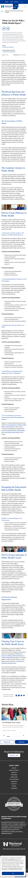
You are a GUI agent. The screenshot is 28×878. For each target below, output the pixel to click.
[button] (4, 735)
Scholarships (14, 774)
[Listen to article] (4, 28)
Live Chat (16, 1)
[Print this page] (24, 695)
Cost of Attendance (14, 779)
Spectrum (13, 663)
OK (13, 873)
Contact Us (14, 783)
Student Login (14, 777)
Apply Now (15, 6)
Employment (14, 781)
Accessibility (14, 788)
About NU (14, 768)
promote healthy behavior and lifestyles (13, 430)
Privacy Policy (12, 859)
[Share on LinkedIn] (16, 695)
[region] (13, 866)
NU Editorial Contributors (8, 47)
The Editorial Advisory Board (8, 51)
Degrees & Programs (14, 770)
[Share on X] (19, 695)
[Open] (25, 6)
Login (11, 1)
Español (6, 1)
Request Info (7, 742)
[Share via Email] (21, 695)
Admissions (14, 772)
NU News (14, 786)
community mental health (11, 432)
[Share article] (8, 28)
